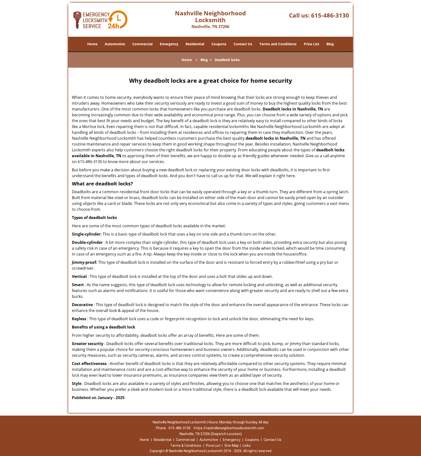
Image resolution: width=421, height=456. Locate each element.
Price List (311, 44)
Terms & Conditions (185, 445)
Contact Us (243, 44)
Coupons (218, 44)
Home (92, 44)
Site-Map (231, 445)
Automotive (115, 44)
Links (247, 445)
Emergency (169, 44)
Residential (195, 44)
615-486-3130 (330, 15)
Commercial (142, 44)
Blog (330, 44)
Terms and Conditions (278, 44)
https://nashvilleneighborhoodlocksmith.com (229, 428)
